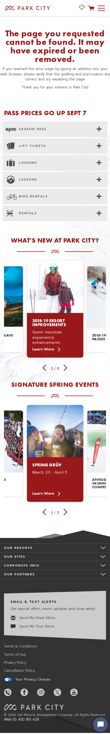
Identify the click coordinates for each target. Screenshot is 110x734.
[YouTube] (78, 692)
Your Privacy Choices (32, 679)
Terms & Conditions (20, 646)
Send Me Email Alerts (36, 617)
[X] (61, 692)
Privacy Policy (15, 662)
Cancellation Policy (19, 670)
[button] (82, 7)
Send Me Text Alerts (36, 626)
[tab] (55, 129)
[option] (55, 309)
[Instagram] (45, 692)
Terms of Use (15, 654)
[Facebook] (28, 692)
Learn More (43, 349)
